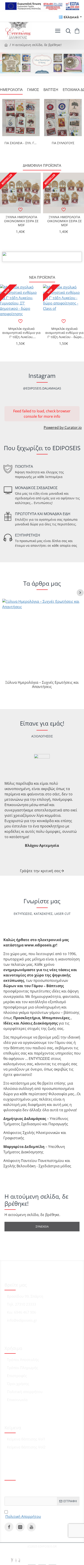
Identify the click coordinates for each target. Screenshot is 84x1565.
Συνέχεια (42, 1226)
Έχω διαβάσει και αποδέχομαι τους (37, 1514)
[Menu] (58, 31)
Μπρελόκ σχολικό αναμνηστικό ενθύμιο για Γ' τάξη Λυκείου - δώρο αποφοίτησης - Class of (64, 333)
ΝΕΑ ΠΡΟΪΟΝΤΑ (42, 277)
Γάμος (33, 89)
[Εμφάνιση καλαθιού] (78, 31)
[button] (20, 209)
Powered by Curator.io (63, 427)
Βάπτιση (50, 89)
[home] (6, 44)
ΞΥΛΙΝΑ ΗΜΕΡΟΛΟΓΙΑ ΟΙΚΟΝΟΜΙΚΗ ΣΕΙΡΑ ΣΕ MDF (21, 221)
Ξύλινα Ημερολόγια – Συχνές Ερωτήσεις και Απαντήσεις (42, 684)
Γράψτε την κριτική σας (40, 870)
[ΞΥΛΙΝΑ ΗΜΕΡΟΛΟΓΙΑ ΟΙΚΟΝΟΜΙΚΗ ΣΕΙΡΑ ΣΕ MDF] (20, 193)
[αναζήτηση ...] (67, 31)
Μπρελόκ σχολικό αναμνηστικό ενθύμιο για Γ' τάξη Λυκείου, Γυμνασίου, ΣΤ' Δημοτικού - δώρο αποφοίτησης (21, 333)
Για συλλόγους (63, 143)
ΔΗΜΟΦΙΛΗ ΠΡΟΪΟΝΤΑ (42, 165)
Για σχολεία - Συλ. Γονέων (20, 143)
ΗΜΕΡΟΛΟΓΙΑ (11, 89)
